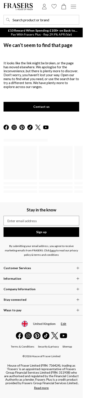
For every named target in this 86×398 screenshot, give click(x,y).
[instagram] (14, 128)
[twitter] (38, 128)
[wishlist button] (54, 6)
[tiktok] (30, 128)
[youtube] (46, 128)
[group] (41, 170)
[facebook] (6, 128)
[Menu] (73, 6)
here (53, 250)
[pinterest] (22, 128)
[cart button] (64, 6)
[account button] (44, 6)
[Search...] (8, 20)
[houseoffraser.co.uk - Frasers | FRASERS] (18, 6)
